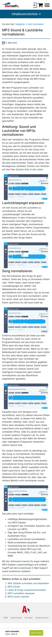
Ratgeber (20, 24)
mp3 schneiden (36, 24)
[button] (26, 14)
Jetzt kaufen (36, 633)
